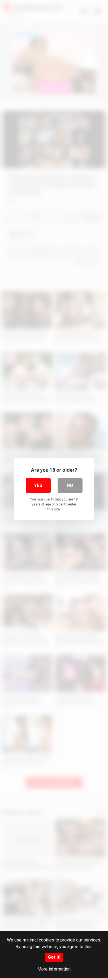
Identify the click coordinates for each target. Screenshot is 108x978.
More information (54, 969)
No (70, 485)
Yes (38, 485)
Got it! (54, 957)
